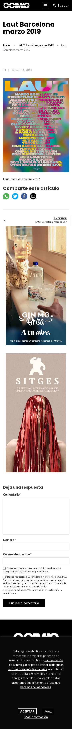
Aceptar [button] (27, 711)
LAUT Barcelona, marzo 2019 (51, 221)
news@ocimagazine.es (14, 590)
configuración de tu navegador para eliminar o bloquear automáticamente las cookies (35, 664)
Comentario (12, 494)
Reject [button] (48, 711)
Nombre (9, 539)
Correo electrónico (17, 554)
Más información (36, 717)
